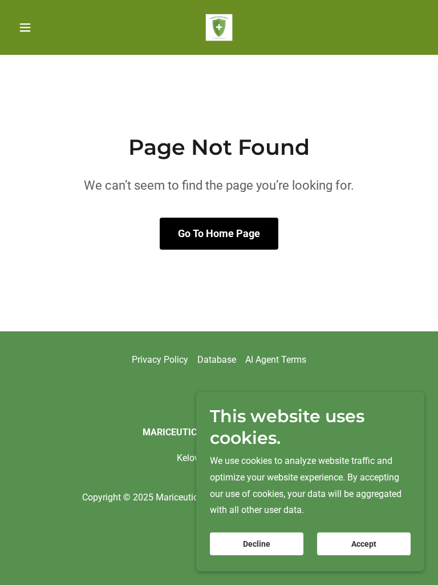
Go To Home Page (219, 233)
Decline (256, 543)
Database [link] (216, 359)
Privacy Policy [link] (160, 359)
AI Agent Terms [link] (275, 359)
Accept (363, 543)
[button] (44, 27)
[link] (219, 27)
